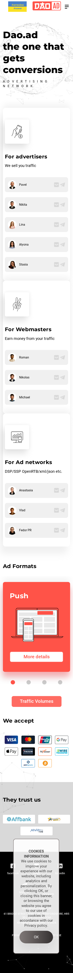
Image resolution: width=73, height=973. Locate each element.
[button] (67, 7)
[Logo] (47, 6)
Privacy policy (35, 925)
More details (37, 656)
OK (36, 937)
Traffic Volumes (36, 701)
